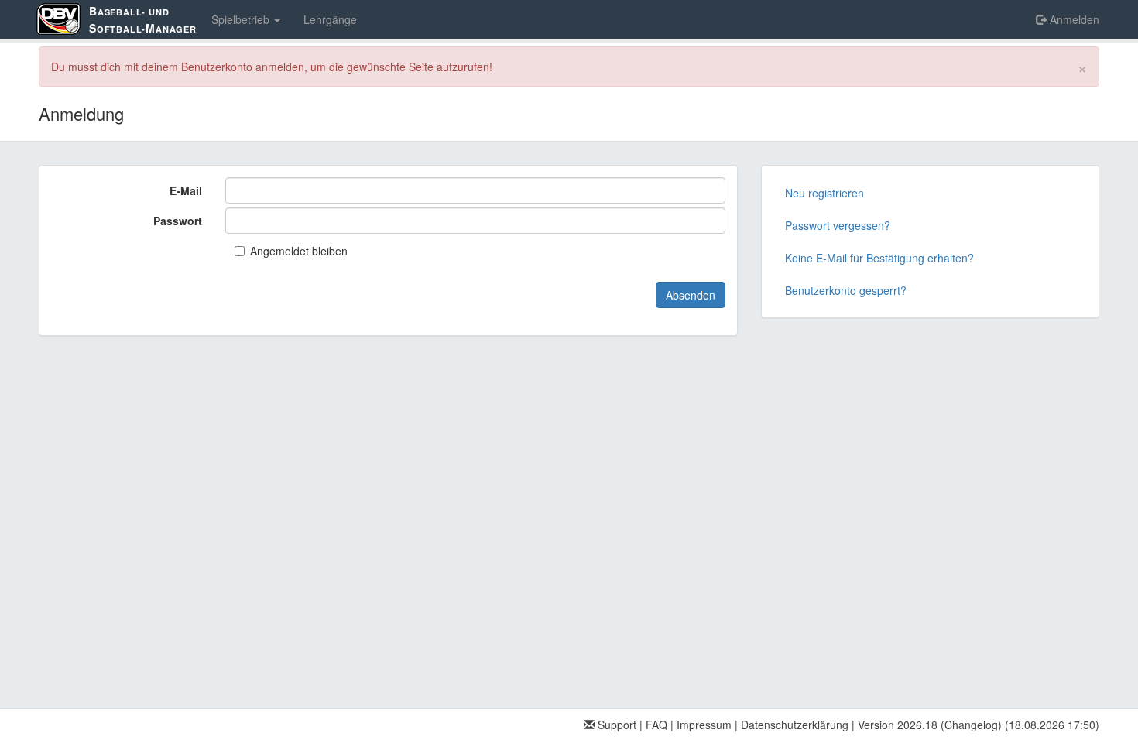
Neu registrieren (824, 192)
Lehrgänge (330, 19)
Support (615, 724)
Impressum (704, 724)
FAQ (656, 724)
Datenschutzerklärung (794, 724)
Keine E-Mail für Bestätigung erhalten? (879, 258)
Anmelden (1073, 19)
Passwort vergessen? (837, 225)
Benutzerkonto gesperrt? (846, 290)
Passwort (177, 220)
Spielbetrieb (242, 19)
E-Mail (186, 190)
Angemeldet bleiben (299, 251)
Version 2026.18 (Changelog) (930, 724)
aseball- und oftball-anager (143, 19)
